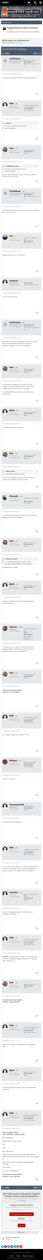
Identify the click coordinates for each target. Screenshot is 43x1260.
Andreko (13, 892)
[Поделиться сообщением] (39, 74)
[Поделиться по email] (17, 1246)
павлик (13, 627)
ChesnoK (13, 496)
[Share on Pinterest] (21, 1246)
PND (12, 43)
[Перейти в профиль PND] (5, 104)
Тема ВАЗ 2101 (19, 1252)
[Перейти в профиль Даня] (5, 411)
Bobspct (13, 760)
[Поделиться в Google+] (8, 1246)
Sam (11, 148)
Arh (11, 236)
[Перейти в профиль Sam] (5, 149)
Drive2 (25, 631)
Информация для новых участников (22, 28)
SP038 (28, 1252)
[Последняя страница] (40, 53)
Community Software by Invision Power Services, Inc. (21, 1258)
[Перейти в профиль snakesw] (5, 282)
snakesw (13, 280)
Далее (36, 53)
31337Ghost (15, 58)
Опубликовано (12, 74)
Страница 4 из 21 (21, 53)
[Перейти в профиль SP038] (4, 28)
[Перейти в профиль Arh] (5, 237)
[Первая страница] (3, 53)
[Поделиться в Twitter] (2, 1246)
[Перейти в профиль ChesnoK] (5, 497)
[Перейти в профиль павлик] (5, 628)
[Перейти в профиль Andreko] (5, 893)
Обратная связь (27, 1256)
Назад (7, 53)
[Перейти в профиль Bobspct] (5, 761)
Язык (11, 1256)
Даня (11, 410)
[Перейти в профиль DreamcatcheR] (5, 806)
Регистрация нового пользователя (21, 1214)
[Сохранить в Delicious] (14, 1246)
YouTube (26, 633)
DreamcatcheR (16, 804)
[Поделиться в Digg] (11, 1246)
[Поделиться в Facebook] (5, 1246)
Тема (18, 1256)
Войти (21, 1225)
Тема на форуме (29, 637)
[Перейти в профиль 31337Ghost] (5, 60)
